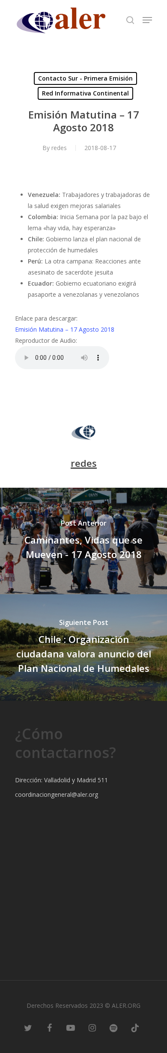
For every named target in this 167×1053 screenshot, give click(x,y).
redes (59, 148)
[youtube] (70, 1027)
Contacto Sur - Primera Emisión (85, 78)
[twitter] (27, 1027)
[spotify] (113, 1027)
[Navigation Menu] (147, 20)
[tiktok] (134, 1027)
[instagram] (92, 1027)
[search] (130, 20)
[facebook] (49, 1027)
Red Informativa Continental (85, 93)
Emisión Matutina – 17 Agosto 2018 (64, 329)
